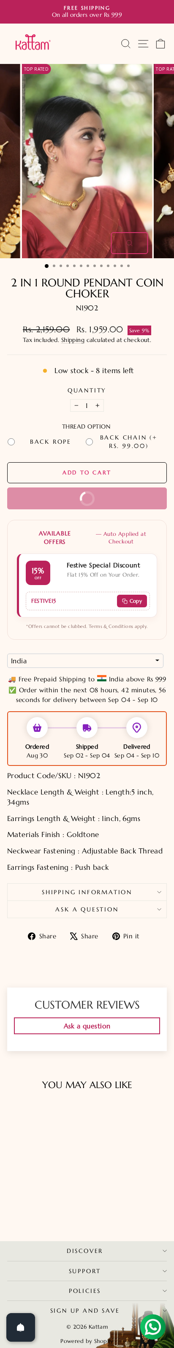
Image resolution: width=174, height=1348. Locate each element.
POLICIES (85, 1291)
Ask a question (86, 909)
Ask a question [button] (87, 1026)
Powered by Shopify (87, 1341)
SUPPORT (85, 1271)
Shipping (72, 340)
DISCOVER (85, 1251)
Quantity (87, 390)
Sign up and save (85, 1310)
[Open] (20, 1327)
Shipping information (87, 892)
